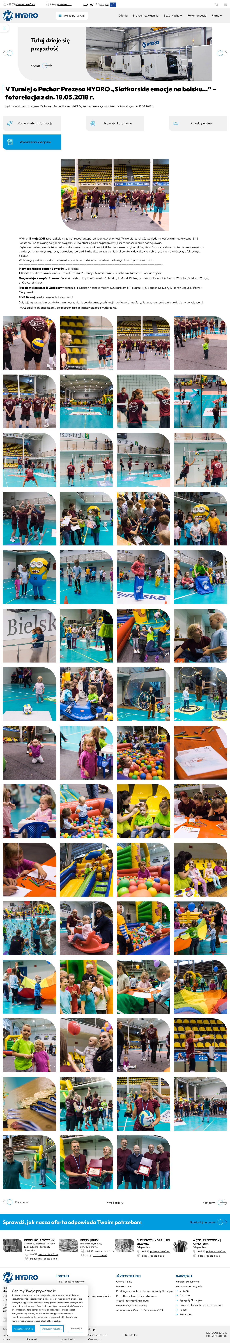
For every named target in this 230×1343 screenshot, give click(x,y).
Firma (215, 15)
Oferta (123, 15)
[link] (106, 5)
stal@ (96, 1255)
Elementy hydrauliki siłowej (131, 1305)
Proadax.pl (89, 1329)
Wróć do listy (115, 1202)
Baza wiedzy (171, 15)
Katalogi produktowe (187, 1281)
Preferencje (76, 1328)
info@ (61, 4)
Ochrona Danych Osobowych (97, 1337)
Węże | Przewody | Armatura (132, 1300)
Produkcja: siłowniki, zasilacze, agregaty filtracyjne (144, 1291)
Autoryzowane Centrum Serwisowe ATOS (139, 1310)
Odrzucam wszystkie (51, 1328)
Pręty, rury (186, 1314)
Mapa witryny (124, 1286)
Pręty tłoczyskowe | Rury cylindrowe (136, 1296)
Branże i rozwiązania (145, 15)
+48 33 (21, 4)
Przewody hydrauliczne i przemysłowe (201, 1305)
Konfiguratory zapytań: (189, 1286)
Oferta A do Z (124, 1281)
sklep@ (153, 1255)
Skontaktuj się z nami (202, 1222)
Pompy (183, 1309)
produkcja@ (43, 1258)
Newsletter (131, 1335)
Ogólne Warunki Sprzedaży (35, 1337)
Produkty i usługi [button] (74, 15)
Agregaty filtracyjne (191, 1300)
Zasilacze (185, 1295)
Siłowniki (185, 1290)
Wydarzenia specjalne (27, 106)
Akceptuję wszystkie (23, 1328)
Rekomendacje (196, 15)
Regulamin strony (9, 1337)
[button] (85, 4)
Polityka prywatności (68, 1337)
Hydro (8, 106)
